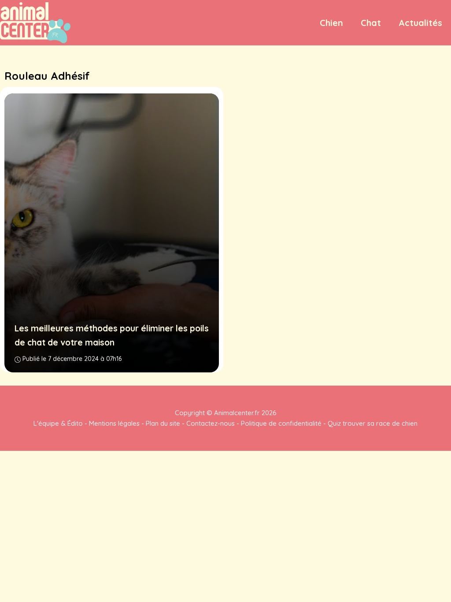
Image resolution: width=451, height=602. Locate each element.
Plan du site (163, 423)
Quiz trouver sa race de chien (373, 423)
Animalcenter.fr (236, 413)
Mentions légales (114, 423)
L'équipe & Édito (58, 423)
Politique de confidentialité (281, 423)
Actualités (420, 22)
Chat (371, 22)
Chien (331, 22)
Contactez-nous (210, 423)
